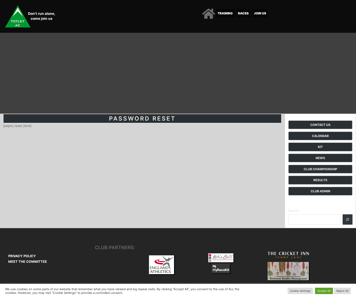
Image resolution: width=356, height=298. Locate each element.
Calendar (320, 136)
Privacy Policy (22, 256)
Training (225, 13)
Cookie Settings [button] (300, 290)
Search (293, 210)
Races (243, 13)
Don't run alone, (41, 14)
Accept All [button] (323, 290)
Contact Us (320, 125)
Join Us (260, 13)
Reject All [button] (342, 290)
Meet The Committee (27, 261)
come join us (42, 18)
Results (320, 180)
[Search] (347, 219)
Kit (320, 147)
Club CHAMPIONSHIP (320, 169)
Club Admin (320, 191)
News (320, 158)
